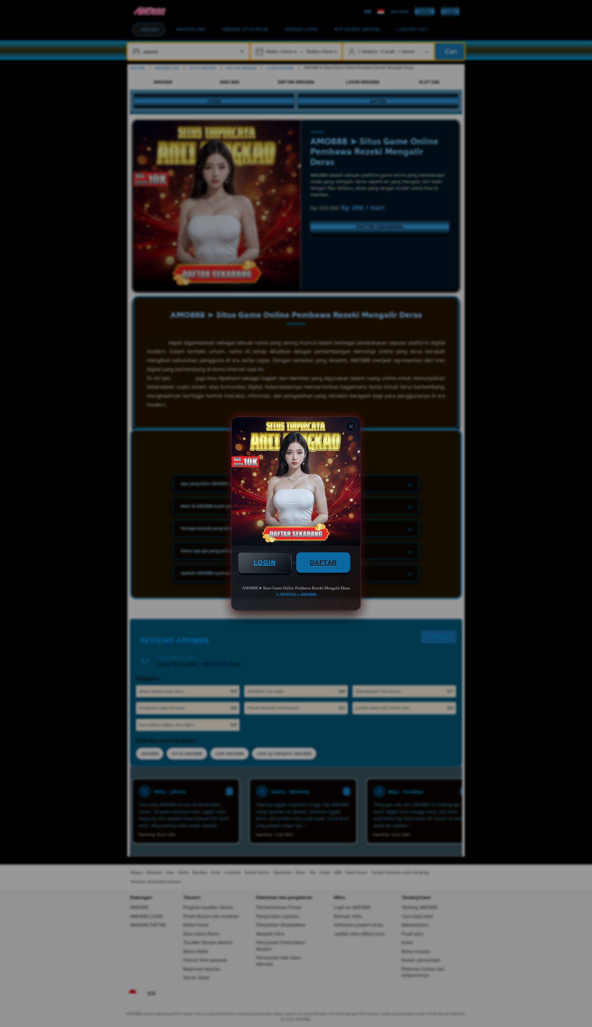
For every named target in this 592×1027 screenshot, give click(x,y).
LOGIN (265, 562)
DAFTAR (323, 562)
